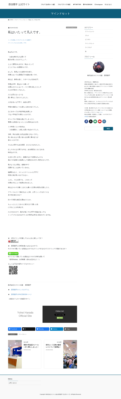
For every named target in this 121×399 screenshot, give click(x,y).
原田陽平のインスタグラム (20, 289)
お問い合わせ (13, 383)
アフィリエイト (89, 31)
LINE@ (86, 116)
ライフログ (88, 47)
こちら (101, 112)
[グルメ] (70, 354)
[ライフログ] (15, 354)
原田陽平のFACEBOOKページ (21, 294)
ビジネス (87, 39)
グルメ (87, 35)
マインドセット (71, 27)
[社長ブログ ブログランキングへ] (13, 241)
